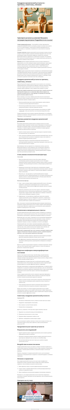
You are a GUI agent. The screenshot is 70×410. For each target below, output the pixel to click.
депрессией (21, 110)
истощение (42, 64)
